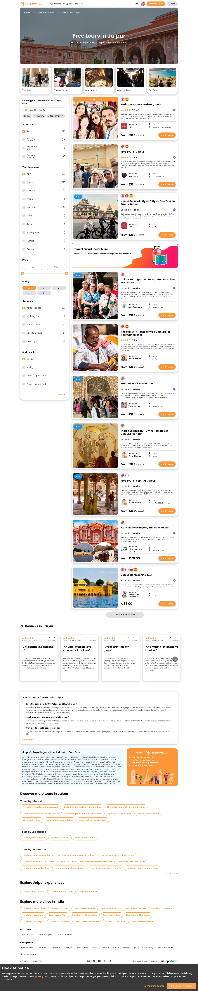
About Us (41, 947)
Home (27, 12)
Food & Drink (47, 324)
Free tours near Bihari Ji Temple (105, 868)
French (47, 199)
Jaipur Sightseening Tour (136, 575)
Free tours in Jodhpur (33, 915)
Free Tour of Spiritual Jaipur (138, 480)
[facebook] (93, 961)
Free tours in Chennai (135, 908)
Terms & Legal (129, 947)
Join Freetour (27, 934)
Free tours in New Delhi (33, 908)
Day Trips (47, 341)
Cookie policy (147, 947)
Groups (68, 947)
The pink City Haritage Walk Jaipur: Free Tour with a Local (145, 333)
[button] (35, 80)
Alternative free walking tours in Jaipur (126, 807)
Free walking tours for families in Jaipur (82, 813)
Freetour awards (165, 947)
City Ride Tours (47, 333)
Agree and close (181, 986)
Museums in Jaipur (31, 820)
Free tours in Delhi (59, 908)
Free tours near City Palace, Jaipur (117, 855)
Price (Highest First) (37, 375)
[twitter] (104, 961)
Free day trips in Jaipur (33, 837)
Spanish (47, 190)
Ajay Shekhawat (135, 307)
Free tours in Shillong (114, 921)
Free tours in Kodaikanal (87, 921)
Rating (30, 367)
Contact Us (55, 947)
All (29, 288)
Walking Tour (47, 316)
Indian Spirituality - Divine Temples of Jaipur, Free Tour (144, 432)
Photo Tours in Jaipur (148, 813)
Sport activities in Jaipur (120, 813)
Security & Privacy (110, 947)
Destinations (27, 947)
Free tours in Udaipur (161, 908)
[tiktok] (110, 961)
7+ (29, 293)
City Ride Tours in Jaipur (61, 891)
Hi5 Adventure (134, 359)
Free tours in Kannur (59, 921)
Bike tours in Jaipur (60, 837)
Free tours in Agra (112, 915)
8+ (59, 288)
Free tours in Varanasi (84, 908)
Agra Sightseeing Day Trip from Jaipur (145, 527)
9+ (44, 288)
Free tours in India (46, 12)
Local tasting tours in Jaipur (93, 820)
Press (95, 947)
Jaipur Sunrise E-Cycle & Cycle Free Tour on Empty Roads (148, 203)
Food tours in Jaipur (85, 837)
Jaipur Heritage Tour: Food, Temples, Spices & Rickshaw (148, 281)
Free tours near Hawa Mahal (36, 855)
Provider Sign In (45, 934)
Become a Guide (156, 4)
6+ (44, 293)
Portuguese (47, 232)
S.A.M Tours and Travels (135, 550)
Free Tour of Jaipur (132, 151)
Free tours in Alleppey (33, 921)
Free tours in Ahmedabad (84, 915)
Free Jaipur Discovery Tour (137, 383)
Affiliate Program (64, 934)
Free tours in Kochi (110, 908)
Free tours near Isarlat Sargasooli (95, 861)
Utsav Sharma (134, 456)
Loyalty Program (29, 954)
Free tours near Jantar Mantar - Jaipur (75, 855)
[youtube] (99, 961)
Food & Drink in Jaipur (33, 891)
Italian (47, 224)
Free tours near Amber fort (35, 868)
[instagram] (88, 961)
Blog (86, 947)
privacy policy (42, 976)
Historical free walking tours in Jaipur (82, 807)
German (47, 207)
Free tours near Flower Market (69, 868)
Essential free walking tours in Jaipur (40, 807)
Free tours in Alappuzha (138, 915)
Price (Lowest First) (37, 384)
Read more (27, 739)
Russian (47, 240)
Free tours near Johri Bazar (131, 861)
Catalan (47, 249)
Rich (130, 127)
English (47, 182)
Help (78, 947)
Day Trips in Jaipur (88, 891)
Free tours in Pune (58, 915)
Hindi (47, 215)
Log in (172, 4)
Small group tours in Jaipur (59, 820)
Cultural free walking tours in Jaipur (40, 813)
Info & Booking (167, 135)
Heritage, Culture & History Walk (141, 104)
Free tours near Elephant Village (142, 868)
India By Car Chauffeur (133, 596)
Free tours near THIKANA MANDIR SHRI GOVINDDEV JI (47, 861)
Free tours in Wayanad (142, 921)
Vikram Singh (134, 406)
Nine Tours (133, 176)
